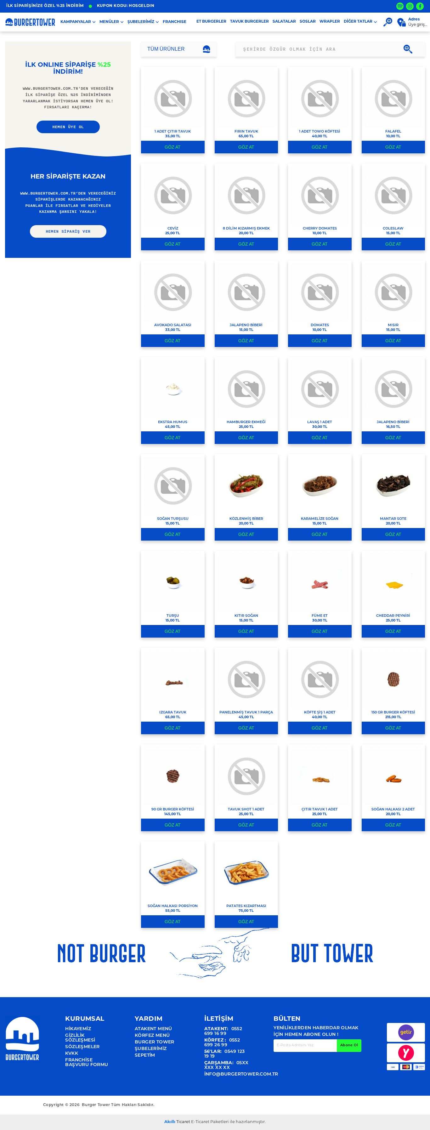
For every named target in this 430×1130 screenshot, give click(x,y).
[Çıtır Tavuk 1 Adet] (320, 776)
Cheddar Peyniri (393, 616)
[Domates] (320, 292)
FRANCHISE (174, 22)
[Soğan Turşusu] (173, 486)
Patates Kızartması (246, 906)
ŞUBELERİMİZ (140, 22)
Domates (320, 325)
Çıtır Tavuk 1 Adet (320, 809)
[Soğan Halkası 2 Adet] (393, 776)
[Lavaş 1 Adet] (320, 389)
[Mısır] (393, 292)
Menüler (109, 22)
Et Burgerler (211, 22)
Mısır (393, 325)
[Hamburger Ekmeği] (246, 389)
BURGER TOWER (154, 1042)
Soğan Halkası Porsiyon (173, 906)
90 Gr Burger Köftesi (172, 809)
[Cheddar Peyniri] (393, 582)
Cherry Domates (320, 228)
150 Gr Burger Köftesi (393, 712)
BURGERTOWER (30, 22)
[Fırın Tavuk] (246, 98)
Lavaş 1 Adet (319, 422)
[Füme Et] (320, 582)
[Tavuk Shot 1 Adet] (246, 776)
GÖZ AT (173, 147)
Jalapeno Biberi (246, 325)
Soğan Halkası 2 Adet (393, 809)
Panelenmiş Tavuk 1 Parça (246, 712)
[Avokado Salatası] (173, 292)
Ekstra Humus (172, 422)
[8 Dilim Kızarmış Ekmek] (246, 195)
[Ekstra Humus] (173, 389)
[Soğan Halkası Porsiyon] (173, 873)
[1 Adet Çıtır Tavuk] (173, 98)
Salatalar (284, 22)
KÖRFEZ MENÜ (152, 1035)
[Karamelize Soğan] (320, 486)
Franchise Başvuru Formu (86, 1062)
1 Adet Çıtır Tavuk (173, 131)
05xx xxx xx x (226, 1065)
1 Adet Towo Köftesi (319, 131)
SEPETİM (145, 1055)
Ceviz (172, 228)
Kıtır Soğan (246, 616)
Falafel (393, 131)
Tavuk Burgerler (249, 22)
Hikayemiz (78, 1029)
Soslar (308, 22)
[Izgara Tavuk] (173, 679)
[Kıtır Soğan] (246, 582)
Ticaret (177, 1122)
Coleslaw (393, 228)
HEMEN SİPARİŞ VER (68, 231)
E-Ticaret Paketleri (210, 1122)
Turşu (173, 616)
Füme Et (320, 616)
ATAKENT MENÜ (153, 1029)
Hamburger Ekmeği (246, 422)
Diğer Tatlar (358, 22)
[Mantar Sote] (393, 486)
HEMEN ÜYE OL (68, 126)
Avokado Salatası (172, 325)
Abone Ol (349, 1045)
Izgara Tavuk (172, 712)
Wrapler (330, 22)
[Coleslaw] (393, 195)
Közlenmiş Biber (246, 519)
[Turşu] (173, 582)
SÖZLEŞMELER (82, 1047)
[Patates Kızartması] (246, 873)
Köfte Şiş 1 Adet (320, 712)
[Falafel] (393, 98)
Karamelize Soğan (319, 519)
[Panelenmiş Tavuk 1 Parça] (246, 679)
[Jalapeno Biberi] (246, 292)
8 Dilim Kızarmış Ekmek (246, 228)
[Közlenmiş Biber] (246, 486)
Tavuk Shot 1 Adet (246, 809)
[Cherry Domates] (320, 195)
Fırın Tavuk (246, 131)
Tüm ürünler (166, 49)
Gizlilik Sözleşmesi (80, 1038)
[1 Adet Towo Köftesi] (320, 98)
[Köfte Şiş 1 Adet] (320, 679)
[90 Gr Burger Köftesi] (173, 776)
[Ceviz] (173, 195)
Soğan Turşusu (173, 519)
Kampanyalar (75, 22)
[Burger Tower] (22, 1046)
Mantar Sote (393, 519)
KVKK (71, 1053)
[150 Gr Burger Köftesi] (393, 679)
